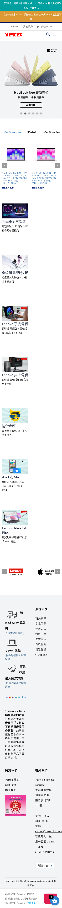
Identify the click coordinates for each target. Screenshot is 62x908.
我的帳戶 (40, 618)
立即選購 (34, 8)
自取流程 (40, 644)
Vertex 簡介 (12, 779)
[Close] (59, 2)
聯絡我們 (10, 790)
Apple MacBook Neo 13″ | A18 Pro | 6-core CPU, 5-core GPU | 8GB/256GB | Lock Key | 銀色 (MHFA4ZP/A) (15, 178)
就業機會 (10, 784)
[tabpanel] (31, 167)
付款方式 (40, 628)
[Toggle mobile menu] (55, 34)
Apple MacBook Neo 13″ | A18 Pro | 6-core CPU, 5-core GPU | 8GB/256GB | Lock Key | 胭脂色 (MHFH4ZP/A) (45, 178)
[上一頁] (4, 165)
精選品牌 (40, 649)
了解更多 (31, 903)
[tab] (12, 132)
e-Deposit (41, 654)
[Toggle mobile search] (48, 34)
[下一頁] (57, 165)
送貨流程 (40, 639)
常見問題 (40, 623)
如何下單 (40, 634)
